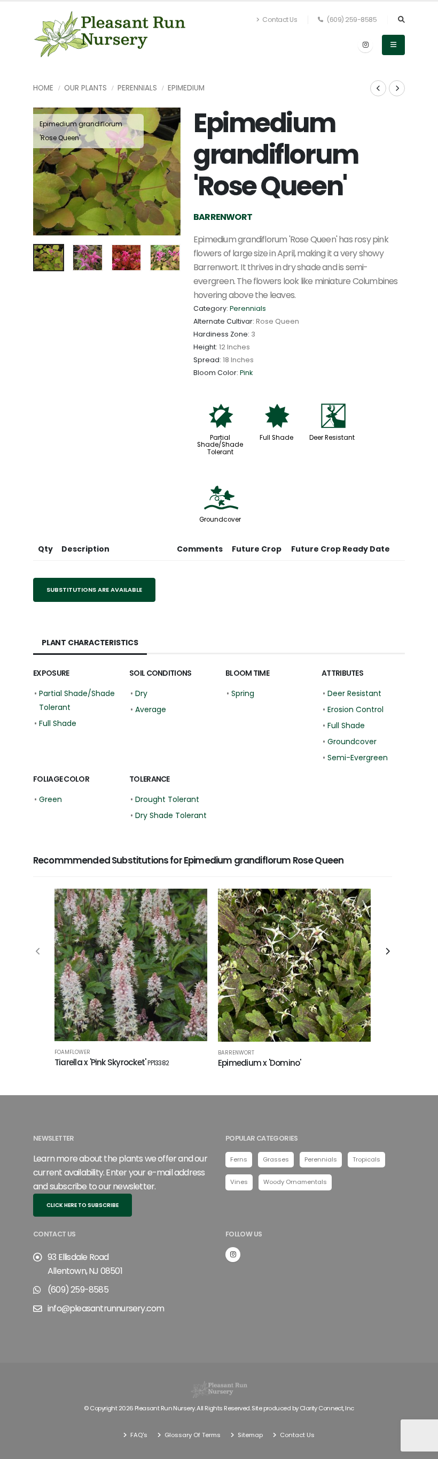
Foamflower (72, 1052)
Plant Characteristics (90, 642)
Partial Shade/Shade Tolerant (220, 444)
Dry (141, 693)
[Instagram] (365, 44)
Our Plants (85, 88)
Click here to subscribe (82, 1205)
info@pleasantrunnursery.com (106, 1308)
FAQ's (138, 1435)
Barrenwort (236, 1053)
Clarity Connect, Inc (327, 1408)
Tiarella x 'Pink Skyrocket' (111, 1062)
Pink (246, 372)
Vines (239, 1182)
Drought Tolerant (167, 799)
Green (50, 799)
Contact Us (279, 19)
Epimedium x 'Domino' (259, 1062)
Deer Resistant (332, 437)
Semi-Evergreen (357, 757)
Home (43, 88)
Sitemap (249, 1435)
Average (150, 709)
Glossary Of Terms (192, 1435)
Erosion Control (355, 709)
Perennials (137, 88)
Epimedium (186, 88)
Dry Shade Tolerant (171, 815)
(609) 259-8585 (351, 19)
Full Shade (276, 437)
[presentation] (46, 172)
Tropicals (366, 1159)
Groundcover (220, 519)
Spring (242, 693)
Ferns (238, 1159)
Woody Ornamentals (295, 1182)
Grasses (276, 1159)
